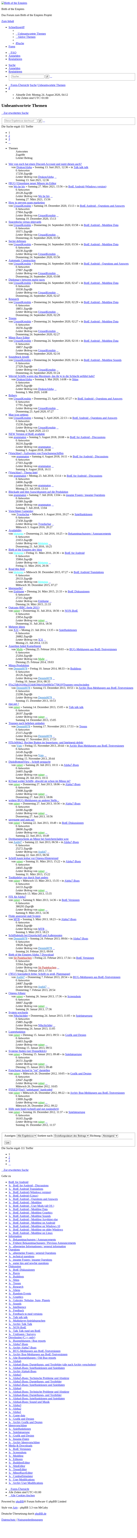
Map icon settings (18, 414)
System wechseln (18, 1012)
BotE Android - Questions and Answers (102, 205)
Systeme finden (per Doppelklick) (28, 1051)
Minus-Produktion (19, 665)
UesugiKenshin (22, 205)
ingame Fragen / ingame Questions (85, 495)
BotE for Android (75, 552)
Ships (75, 379)
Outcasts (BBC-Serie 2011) (24, 607)
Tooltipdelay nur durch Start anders (28, 877)
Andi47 (17, 842)
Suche (12, 65)
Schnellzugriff (16, 27)
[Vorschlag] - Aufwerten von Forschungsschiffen (36, 453)
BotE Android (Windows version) (87, 186)
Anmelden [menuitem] (14, 55)
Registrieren (15, 71)
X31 (16, 630)
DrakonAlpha (24, 167)
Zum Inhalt (7, 21)
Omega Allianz (17, 993)
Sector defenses (17, 241)
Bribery (13, 395)
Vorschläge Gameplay (21, 511)
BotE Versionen (71, 899)
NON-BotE (71, 610)
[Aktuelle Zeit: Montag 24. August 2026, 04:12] (10, 91)
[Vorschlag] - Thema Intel (23, 472)
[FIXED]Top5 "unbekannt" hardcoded (30, 1089)
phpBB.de (40, 1513)
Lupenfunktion (17, 1031)
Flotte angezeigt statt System (24, 916)
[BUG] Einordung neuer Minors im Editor (32, 183)
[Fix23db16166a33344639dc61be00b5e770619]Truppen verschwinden (49, 684)
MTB (17, 919)
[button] (10, 142)
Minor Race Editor (19, 337)
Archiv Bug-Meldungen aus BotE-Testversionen (106, 687)
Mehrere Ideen (17, 626)
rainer (17, 610)
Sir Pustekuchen (23, 957)
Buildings (75, 668)
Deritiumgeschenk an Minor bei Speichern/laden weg (38, 838)
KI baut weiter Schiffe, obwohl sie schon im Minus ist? (39, 781)
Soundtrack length (19, 356)
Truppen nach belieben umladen (27, 723)
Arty (15, 1507)
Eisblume (19, 591)
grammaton (20, 437)
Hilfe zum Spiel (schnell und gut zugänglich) (34, 1108)
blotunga (18, 533)
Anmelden (14, 68)
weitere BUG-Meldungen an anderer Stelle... (34, 800)
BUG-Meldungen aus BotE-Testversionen (93, 649)
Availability (15, 530)
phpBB (20, 1501)
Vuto (19, 745)
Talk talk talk (81, 167)
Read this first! (17, 568)
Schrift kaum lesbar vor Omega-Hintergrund (33, 858)
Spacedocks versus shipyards (25, 221)
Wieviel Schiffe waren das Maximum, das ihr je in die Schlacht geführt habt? (52, 376)
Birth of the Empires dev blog (25, 549)
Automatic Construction (22, 260)
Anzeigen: (10, 1135)
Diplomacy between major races (27, 279)
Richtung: (96, 1135)
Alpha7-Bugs (71, 765)
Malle (19, 649)
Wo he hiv (19, 186)
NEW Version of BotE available (27, 433)
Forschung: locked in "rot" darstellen (29, 1070)
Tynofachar (22, 514)
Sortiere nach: (45, 1135)
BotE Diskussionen (79, 591)
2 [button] (9, 135)
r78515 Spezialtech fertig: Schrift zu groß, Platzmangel (39, 973)
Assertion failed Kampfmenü (25, 646)
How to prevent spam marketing (27, 202)
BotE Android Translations (89, 572)
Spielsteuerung (84, 1015)
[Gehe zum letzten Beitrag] (55, 176)
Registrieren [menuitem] (15, 59)
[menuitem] (31, 33)
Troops (12, 318)
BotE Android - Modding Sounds (102, 360)
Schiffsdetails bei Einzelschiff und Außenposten (35, 935)
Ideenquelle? (16, 588)
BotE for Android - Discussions (87, 437)
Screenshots (74, 996)
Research (14, 298)
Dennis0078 (20, 668)
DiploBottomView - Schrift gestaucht (29, 761)
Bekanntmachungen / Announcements (89, 533)
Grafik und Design (75, 1034)
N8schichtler (21, 1015)
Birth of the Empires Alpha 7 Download (31, 954)
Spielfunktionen (83, 514)
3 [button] (9, 139)
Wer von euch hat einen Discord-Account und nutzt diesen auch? (45, 164)
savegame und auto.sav (22, 819)
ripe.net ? (14, 703)
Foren (12, 46)
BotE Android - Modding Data (101, 225)
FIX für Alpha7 (17, 896)
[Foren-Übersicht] (14, 2)
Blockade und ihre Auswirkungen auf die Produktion (38, 491)
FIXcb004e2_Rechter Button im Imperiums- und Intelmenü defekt (46, 742)
